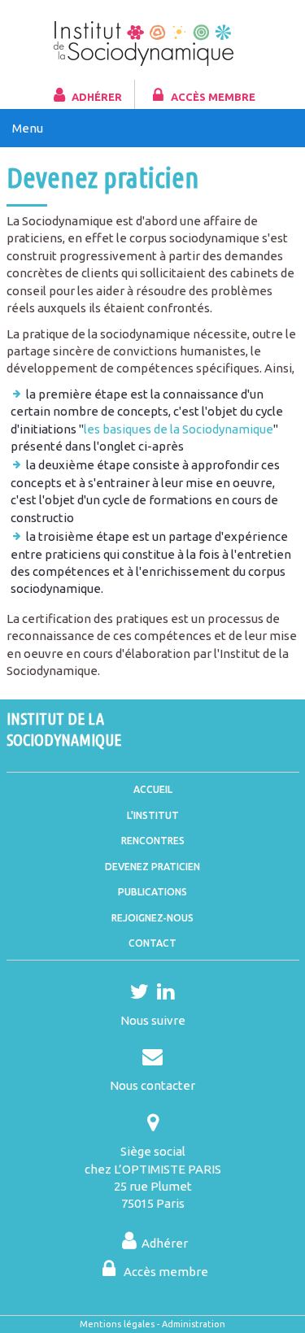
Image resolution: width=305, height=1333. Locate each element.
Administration (193, 1324)
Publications (152, 891)
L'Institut (153, 815)
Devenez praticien (152, 866)
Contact (152, 943)
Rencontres (153, 840)
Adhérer (97, 96)
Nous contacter (152, 1085)
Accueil (152, 789)
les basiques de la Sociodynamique (178, 429)
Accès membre (213, 96)
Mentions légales (117, 1324)
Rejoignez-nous (152, 918)
